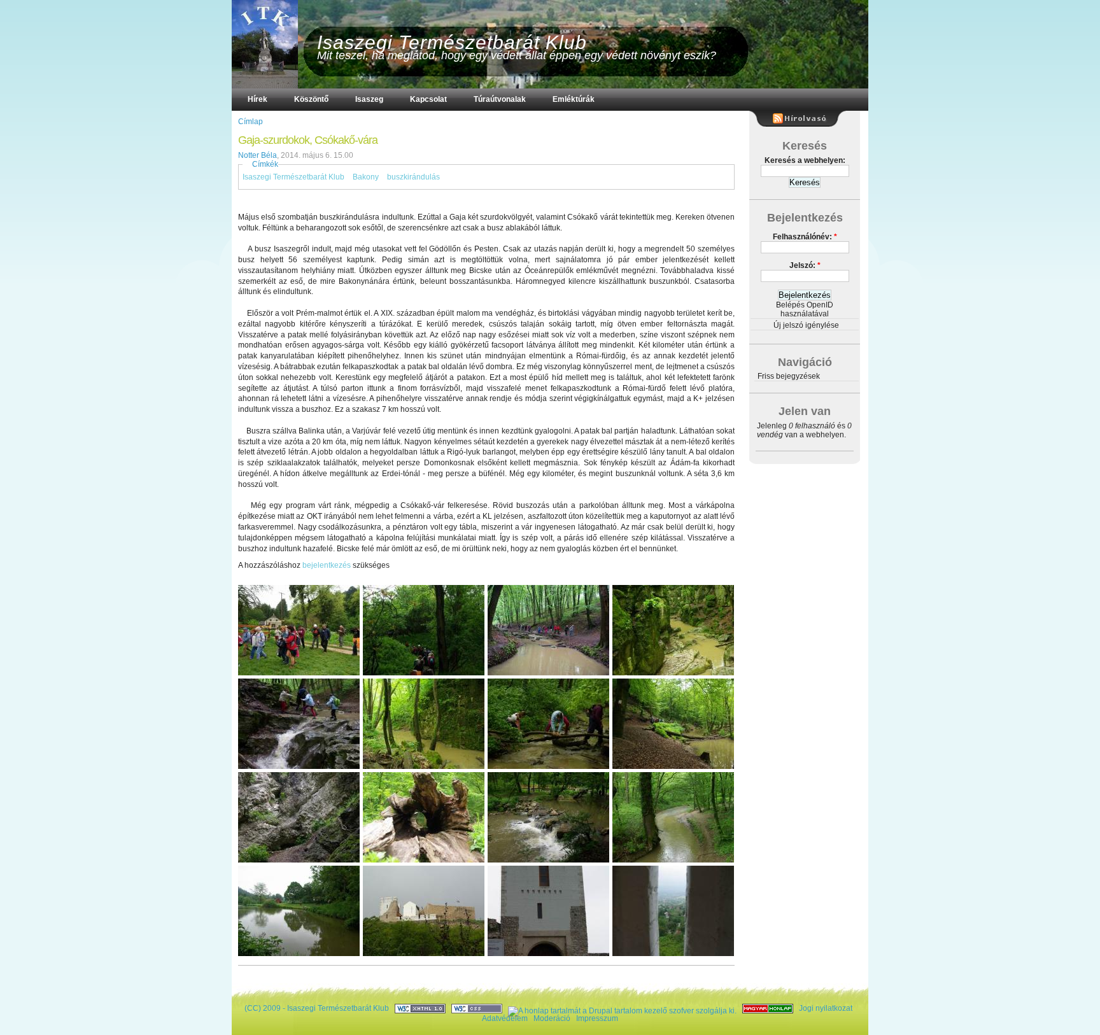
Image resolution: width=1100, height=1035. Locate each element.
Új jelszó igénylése (806, 325)
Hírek (257, 99)
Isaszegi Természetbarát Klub (452, 42)
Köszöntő (311, 99)
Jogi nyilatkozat (825, 1008)
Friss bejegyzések (789, 376)
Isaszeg (369, 99)
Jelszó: (805, 265)
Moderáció (551, 1018)
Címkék (265, 164)
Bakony (366, 176)
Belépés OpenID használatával (804, 309)
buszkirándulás (413, 176)
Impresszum (597, 1018)
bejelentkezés (326, 565)
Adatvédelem (505, 1018)
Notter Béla (257, 155)
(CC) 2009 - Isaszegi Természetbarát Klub (316, 1008)
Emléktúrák (574, 99)
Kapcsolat (428, 99)
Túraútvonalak (500, 99)
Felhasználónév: (805, 236)
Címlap (250, 121)
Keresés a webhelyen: (805, 160)
